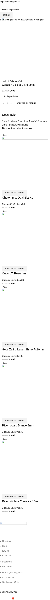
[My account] (47, 6)
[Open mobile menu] (3, 6)
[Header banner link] (25, 300)
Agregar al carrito (26, 103)
